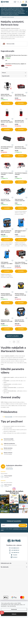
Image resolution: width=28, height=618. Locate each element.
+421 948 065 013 (15, 550)
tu (15, 606)
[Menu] (26, 2)
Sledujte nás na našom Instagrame (14, 492)
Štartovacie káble (8, 416)
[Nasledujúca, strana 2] (14, 341)
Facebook (15, 555)
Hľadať (24, 5)
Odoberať (22, 525)
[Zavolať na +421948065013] (18, 2)
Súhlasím (14, 614)
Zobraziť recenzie (9, 468)
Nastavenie (14, 609)
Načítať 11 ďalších (13, 336)
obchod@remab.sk (15, 548)
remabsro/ (15, 557)
